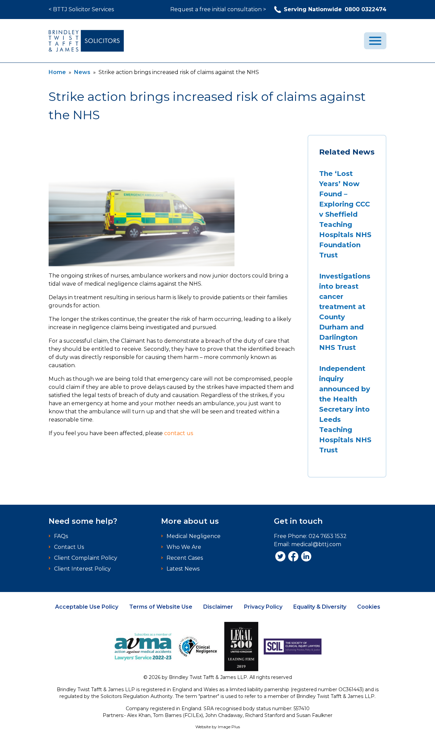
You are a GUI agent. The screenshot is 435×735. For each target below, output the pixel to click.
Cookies (368, 607)
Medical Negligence (194, 536)
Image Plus (229, 726)
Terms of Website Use (160, 607)
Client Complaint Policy (85, 558)
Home (57, 72)
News (82, 72)
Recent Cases (185, 558)
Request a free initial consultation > (218, 9)
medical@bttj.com (316, 544)
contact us (178, 433)
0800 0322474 (335, 9)
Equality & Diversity (319, 607)
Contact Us (69, 547)
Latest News (183, 569)
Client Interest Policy (82, 569)
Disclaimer (218, 607)
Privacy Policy (263, 607)
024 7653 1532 (328, 536)
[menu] (375, 41)
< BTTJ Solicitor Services (81, 9)
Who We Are (184, 547)
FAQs (61, 536)
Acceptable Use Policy (86, 607)
